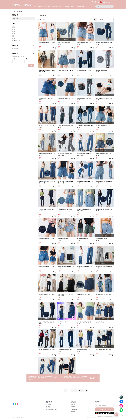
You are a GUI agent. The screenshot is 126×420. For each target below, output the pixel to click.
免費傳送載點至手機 (104, 409)
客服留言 (73, 407)
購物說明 (73, 404)
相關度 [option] (101, 19)
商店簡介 (48, 407)
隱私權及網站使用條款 (52, 409)
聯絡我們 (73, 411)
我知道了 (92, 378)
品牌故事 (48, 404)
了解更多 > (30, 379)
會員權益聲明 (74, 409)
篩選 (31, 65)
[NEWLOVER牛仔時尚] (21, 4)
